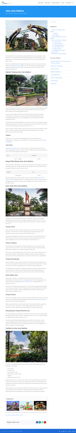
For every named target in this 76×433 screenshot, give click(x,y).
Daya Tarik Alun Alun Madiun (59, 40)
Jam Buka (56, 35)
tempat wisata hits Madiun (17, 65)
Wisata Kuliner (58, 48)
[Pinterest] (45, 422)
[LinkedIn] (39, 422)
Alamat (56, 33)
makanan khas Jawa (41, 299)
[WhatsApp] (42, 422)
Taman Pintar (57, 41)
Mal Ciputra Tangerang (57, 66)
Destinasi (18, 415)
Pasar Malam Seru (58, 47)
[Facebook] (37, 422)
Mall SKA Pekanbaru (56, 71)
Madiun (21, 415)
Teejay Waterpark (55, 74)
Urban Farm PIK (55, 69)
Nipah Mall (53, 83)
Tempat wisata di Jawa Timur (13, 148)
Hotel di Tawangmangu (57, 77)
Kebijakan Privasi (14, 431)
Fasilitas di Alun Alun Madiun (59, 53)
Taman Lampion (58, 43)
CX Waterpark (54, 80)
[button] (73, 3)
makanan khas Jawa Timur (26, 281)
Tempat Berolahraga (59, 45)
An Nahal (9, 415)
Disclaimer (21, 431)
